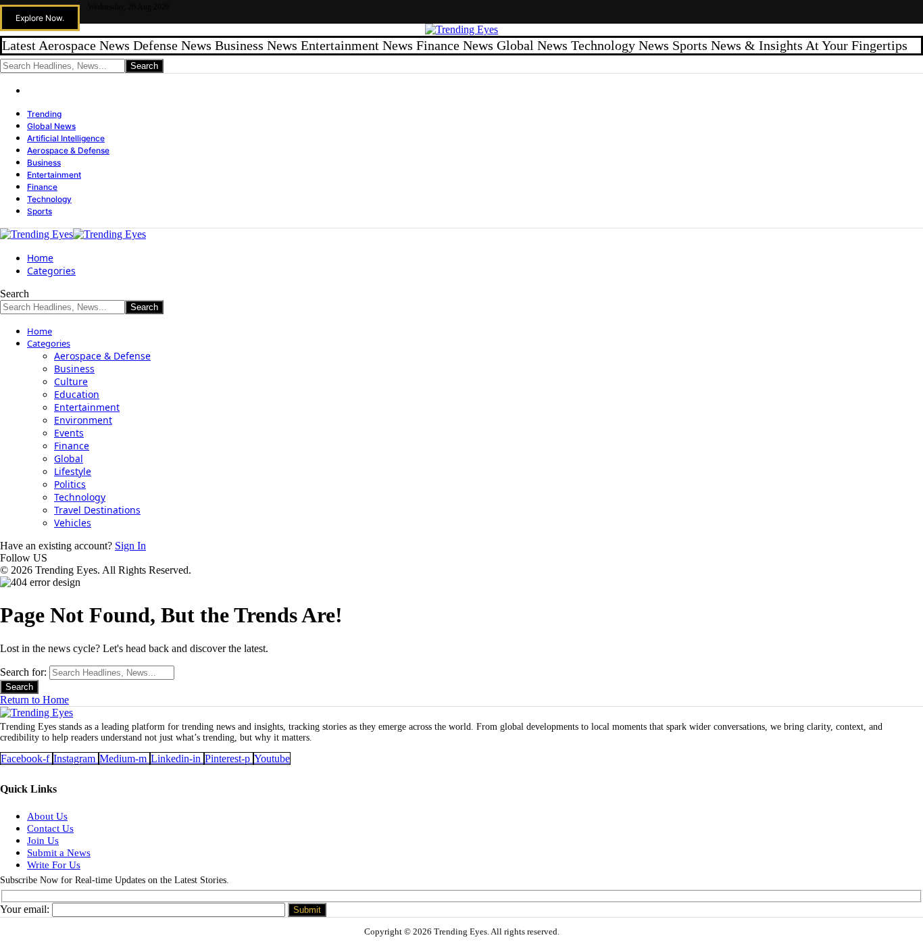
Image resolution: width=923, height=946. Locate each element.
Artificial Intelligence (66, 138)
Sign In (130, 545)
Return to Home (34, 699)
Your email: (26, 909)
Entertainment (54, 175)
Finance (42, 187)
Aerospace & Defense (68, 150)
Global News (51, 126)
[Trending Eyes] (73, 234)
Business (44, 162)
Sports (39, 211)
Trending (44, 114)
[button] (40, 18)
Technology (49, 199)
